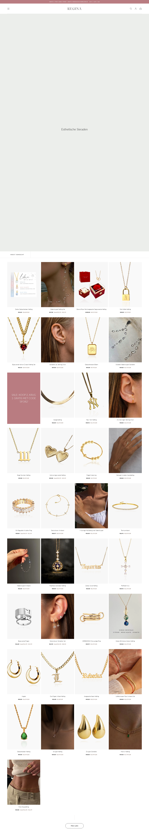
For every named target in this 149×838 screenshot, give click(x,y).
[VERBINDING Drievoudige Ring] (91, 616)
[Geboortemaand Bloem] (91, 339)
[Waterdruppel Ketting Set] (57, 284)
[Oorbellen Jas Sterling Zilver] (57, 339)
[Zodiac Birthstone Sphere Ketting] (125, 616)
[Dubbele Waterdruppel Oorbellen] (125, 339)
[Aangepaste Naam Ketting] (91, 671)
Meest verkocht (17, 254)
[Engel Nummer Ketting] (23, 450)
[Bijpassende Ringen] (23, 616)
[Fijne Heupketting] (23, 782)
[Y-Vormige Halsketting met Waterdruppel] (91, 505)
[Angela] (23, 671)
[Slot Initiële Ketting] (125, 284)
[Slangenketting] (57, 395)
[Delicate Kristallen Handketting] (125, 450)
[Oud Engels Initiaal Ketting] (57, 671)
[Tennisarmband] (125, 505)
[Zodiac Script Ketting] (91, 561)
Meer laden (74, 826)
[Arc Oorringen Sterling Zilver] (125, 395)
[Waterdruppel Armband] (23, 561)
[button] (8, 9)
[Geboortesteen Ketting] (23, 726)
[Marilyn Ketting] (125, 726)
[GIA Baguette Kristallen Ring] (23, 505)
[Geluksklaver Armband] (57, 505)
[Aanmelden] (136, 9)
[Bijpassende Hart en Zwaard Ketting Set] (23, 339)
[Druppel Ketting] (57, 726)
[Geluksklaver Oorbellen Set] (57, 616)
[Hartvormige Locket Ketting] (57, 450)
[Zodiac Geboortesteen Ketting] (23, 284)
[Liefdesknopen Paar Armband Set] (125, 671)
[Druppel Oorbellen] (91, 726)
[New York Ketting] (91, 395)
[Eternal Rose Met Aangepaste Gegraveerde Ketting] (91, 284)
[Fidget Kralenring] (91, 450)
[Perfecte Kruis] (125, 561)
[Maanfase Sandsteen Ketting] (57, 561)
